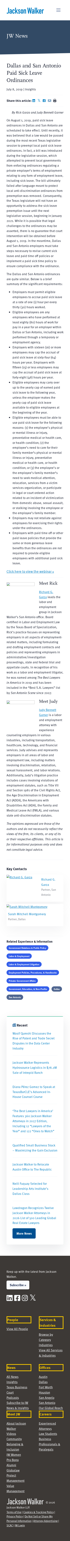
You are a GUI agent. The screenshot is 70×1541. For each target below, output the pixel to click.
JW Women (14, 1454)
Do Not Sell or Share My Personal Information (30, 1518)
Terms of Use (14, 1512)
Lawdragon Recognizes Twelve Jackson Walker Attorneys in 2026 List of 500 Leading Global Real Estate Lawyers (34, 1215)
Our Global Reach (51, 1408)
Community (14, 1439)
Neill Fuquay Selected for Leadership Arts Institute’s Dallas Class (30, 1188)
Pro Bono (13, 1459)
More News (24, 1233)
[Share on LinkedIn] (34, 100)
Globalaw (13, 1470)
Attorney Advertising (45, 1521)
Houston (44, 1392)
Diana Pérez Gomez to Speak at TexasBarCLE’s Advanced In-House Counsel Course (34, 1091)
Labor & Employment (19, 956)
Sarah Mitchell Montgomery (27, 914)
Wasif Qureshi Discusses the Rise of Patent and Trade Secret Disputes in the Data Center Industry (34, 1041)
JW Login (20, 1525)
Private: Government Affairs (22, 980)
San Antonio (15, 997)
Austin (43, 1376)
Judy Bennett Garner (47, 712)
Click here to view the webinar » (30, 571)
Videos (11, 1433)
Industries (46, 1345)
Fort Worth (46, 1387)
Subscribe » (18, 1285)
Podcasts (13, 1397)
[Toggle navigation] (58, 10)
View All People (17, 1329)
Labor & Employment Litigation (24, 964)
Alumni (11, 1465)
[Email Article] (50, 100)
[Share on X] (40, 100)
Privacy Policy (15, 1516)
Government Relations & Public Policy (27, 948)
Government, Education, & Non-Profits (28, 989)
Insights (12, 1382)
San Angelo (46, 1397)
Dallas (57, 989)
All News (12, 1376)
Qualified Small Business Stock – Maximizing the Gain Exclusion (35, 1148)
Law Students (48, 1433)
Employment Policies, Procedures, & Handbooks (33, 972)
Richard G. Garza (46, 594)
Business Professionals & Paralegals (49, 1444)
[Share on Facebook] (45, 100)
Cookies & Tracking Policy (38, 1512)
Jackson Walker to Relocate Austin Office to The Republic (32, 1167)
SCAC (10, 1525)
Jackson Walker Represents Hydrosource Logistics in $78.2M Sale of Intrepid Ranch (35, 1067)
